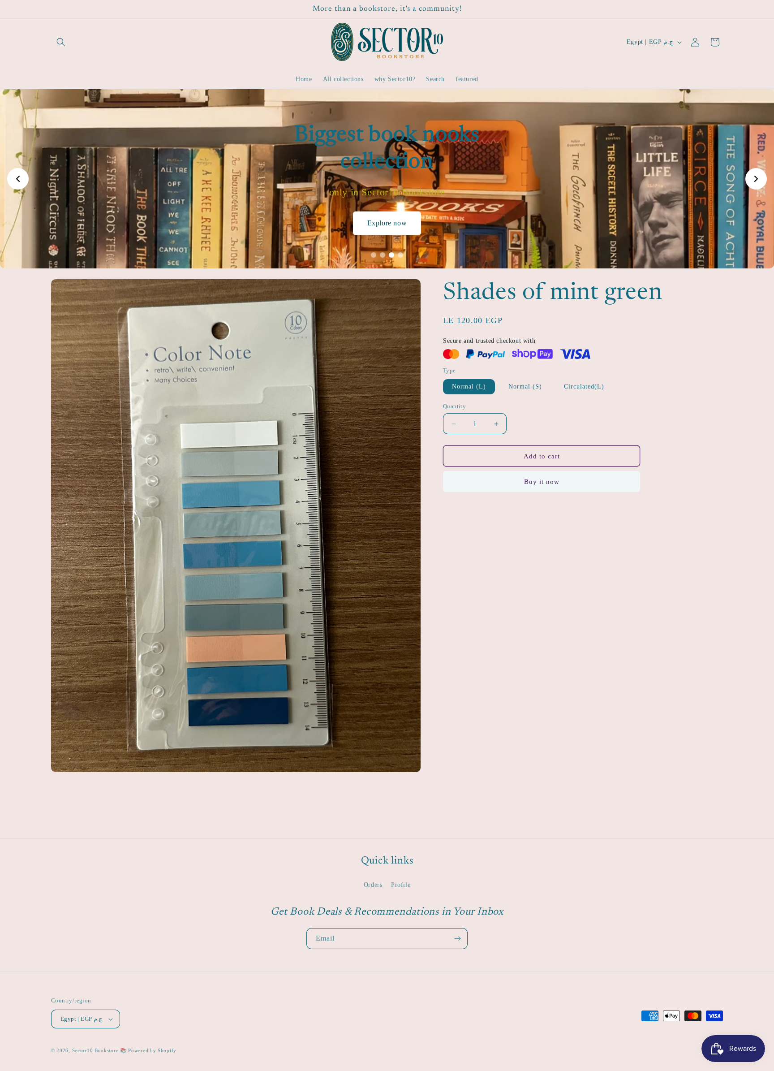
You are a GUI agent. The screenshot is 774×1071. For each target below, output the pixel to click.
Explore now (387, 223)
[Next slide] (756, 179)
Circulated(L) (584, 386)
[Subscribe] (457, 938)
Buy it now (541, 481)
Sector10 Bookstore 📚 (100, 1050)
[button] (61, 42)
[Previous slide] (18, 179)
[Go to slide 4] (400, 255)
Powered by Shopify (152, 1050)
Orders (373, 884)
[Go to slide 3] (391, 255)
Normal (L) (469, 386)
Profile (400, 884)
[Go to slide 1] (373, 255)
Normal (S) (525, 386)
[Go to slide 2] (382, 255)
